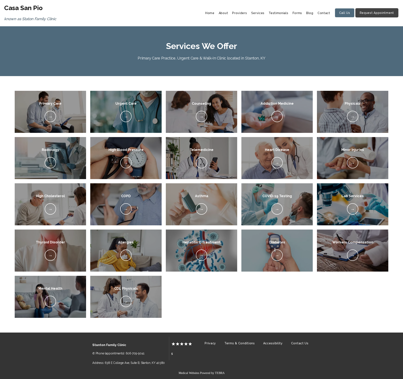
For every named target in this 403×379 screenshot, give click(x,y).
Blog (309, 13)
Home (210, 13)
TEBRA (220, 373)
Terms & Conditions (239, 343)
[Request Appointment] (377, 17)
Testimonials (278, 13)
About (223, 13)
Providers (239, 13)
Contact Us (300, 343)
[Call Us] (344, 17)
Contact (324, 13)
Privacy (210, 343)
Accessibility (273, 343)
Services (258, 13)
